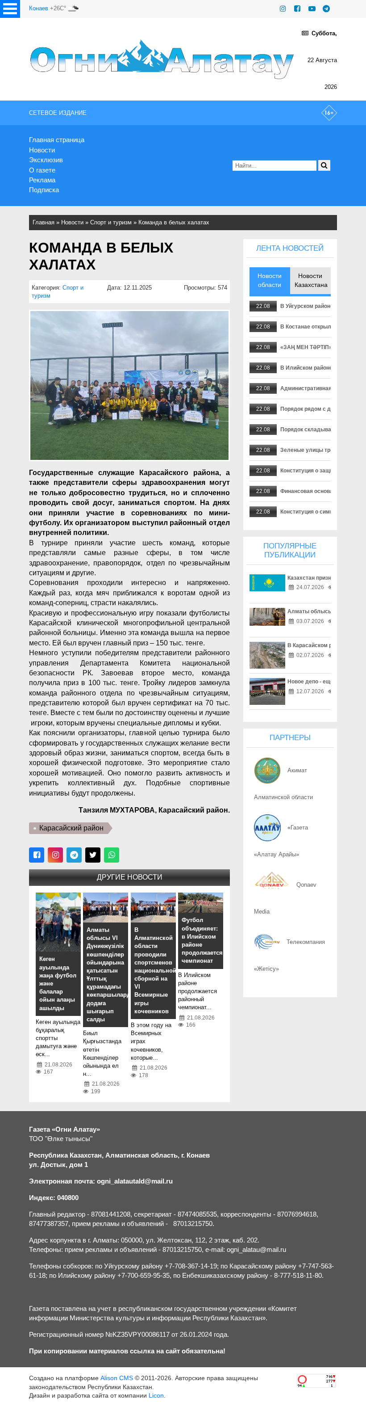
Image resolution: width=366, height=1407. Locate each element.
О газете (42, 170)
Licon (156, 1395)
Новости (42, 150)
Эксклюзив (46, 160)
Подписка (44, 190)
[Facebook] (297, 9)
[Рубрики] (10, 9)
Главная (43, 222)
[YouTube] (312, 9)
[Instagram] (283, 9)
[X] (92, 855)
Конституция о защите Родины (320, 471)
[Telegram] (326, 9)
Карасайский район (71, 828)
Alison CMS (116, 1378)
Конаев (38, 8)
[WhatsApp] (111, 855)
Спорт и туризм (111, 222)
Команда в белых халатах (173, 222)
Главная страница (56, 139)
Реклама (42, 180)
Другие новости (129, 877)
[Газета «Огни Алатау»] (163, 59)
